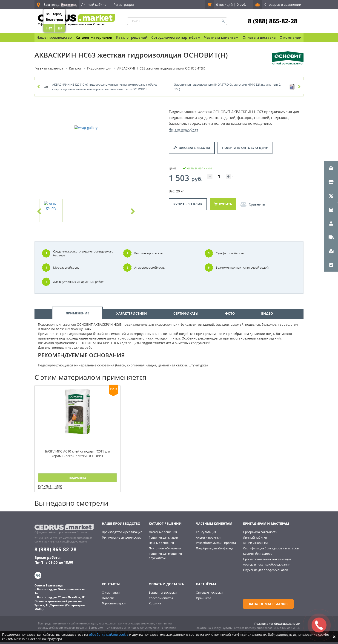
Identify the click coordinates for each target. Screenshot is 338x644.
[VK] (38, 575)
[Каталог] (331, 182)
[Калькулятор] (331, 209)
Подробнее (77, 478)
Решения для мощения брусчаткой (165, 555)
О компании (111, 592)
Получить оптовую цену (245, 147)
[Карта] (331, 251)
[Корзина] (331, 168)
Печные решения (161, 543)
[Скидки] (331, 196)
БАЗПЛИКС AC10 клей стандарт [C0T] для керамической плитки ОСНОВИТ (77, 453)
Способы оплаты (161, 598)
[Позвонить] (331, 265)
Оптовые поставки (209, 592)
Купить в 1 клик (187, 204)
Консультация (206, 532)
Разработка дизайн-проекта (216, 543)
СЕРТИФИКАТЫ (185, 313)
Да (60, 28)
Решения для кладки (163, 537)
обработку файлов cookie (108, 634)
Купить (225, 204)
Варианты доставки (163, 592)
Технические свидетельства (121, 537)
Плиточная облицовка (165, 548)
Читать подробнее (183, 129)
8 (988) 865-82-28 (272, 21)
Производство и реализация (122, 532)
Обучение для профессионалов (265, 570)
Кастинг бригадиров (257, 553)
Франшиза (203, 598)
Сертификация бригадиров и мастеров (271, 548)
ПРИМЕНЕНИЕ (77, 313)
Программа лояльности (260, 532)
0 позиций (224, 4)
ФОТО (230, 313)
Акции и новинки (208, 537)
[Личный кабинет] (331, 223)
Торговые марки (114, 603)
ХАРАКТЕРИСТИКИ (131, 313)
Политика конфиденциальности (277, 623)
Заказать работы (193, 147)
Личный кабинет (94, 4)
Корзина (155, 603)
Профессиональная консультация (267, 559)
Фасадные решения (163, 532)
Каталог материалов (94, 37)
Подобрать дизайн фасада (214, 548)
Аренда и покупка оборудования (266, 564)
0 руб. (241, 4)
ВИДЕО (267, 313)
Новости (108, 598)
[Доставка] (331, 237)
